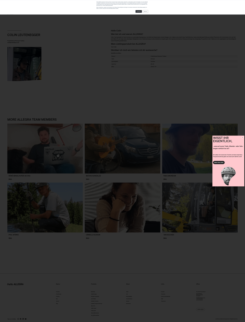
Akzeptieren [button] (139, 11)
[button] (242, 137)
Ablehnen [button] (145, 11)
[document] (122, 161)
